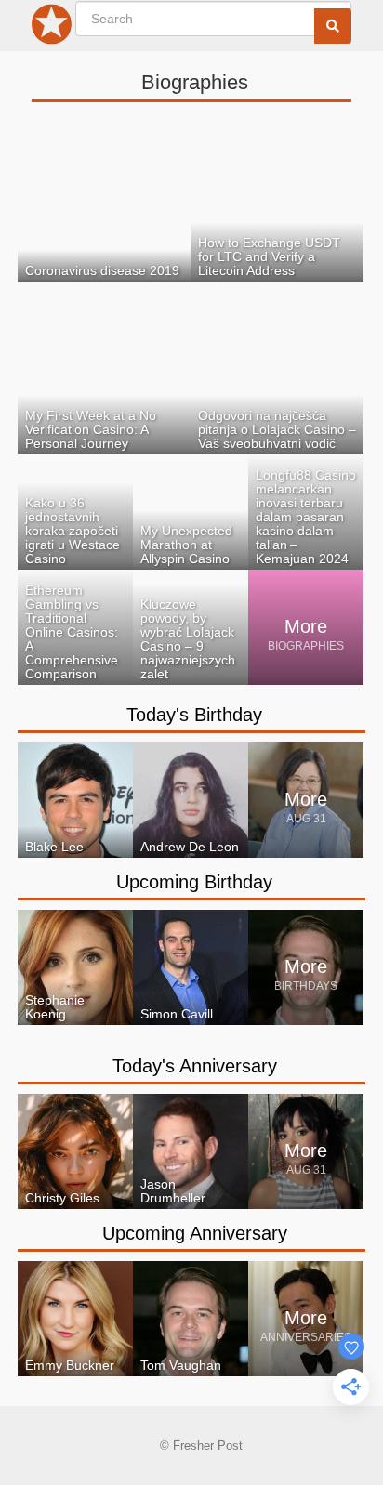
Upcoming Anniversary (194, 1233)
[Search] (332, 26)
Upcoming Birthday (194, 882)
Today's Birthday (194, 714)
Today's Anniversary (194, 1066)
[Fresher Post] (52, 28)
